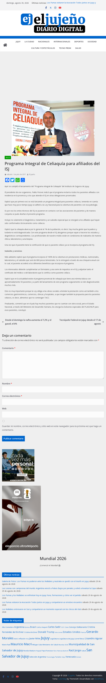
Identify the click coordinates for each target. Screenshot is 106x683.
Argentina (19, 626)
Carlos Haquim (41, 627)
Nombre (7, 383)
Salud (78, 48)
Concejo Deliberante (78, 627)
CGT (62, 627)
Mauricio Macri (21, 644)
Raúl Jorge (75, 650)
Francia (83, 632)
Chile (66, 627)
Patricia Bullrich (62, 651)
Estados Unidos (71, 631)
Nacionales (44, 41)
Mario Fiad (6, 644)
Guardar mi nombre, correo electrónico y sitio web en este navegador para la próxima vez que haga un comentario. (51, 428)
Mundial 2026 (63, 645)
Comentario (8, 348)
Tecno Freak (65, 48)
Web (4, 408)
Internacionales (62, 41)
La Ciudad (29, 41)
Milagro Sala (37, 644)
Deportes (79, 41)
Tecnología (51, 657)
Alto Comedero (8, 627)
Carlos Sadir (54, 626)
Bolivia (27, 627)
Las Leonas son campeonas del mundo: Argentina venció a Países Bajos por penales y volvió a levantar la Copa (49, 588)
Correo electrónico (12, 396)
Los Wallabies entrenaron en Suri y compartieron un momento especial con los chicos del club (41, 609)
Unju (63, 657)
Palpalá (38, 651)
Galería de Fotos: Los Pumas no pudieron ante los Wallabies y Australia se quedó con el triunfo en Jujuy (45, 581)
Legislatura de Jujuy (66, 638)
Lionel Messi (79, 638)
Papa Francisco (47, 651)
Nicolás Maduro (29, 651)
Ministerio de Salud (50, 644)
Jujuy (18, 41)
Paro (55, 651)
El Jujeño (32, 174)
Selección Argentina (37, 656)
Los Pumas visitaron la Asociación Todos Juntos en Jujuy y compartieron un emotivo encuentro (71, 4)
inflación (22, 638)
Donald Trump (46, 631)
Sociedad (92, 41)
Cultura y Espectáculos (43, 48)
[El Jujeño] (5, 45)
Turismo (58, 657)
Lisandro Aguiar (94, 638)
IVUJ (27, 639)
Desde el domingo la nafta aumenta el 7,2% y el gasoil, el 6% (28, 322)
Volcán (78, 657)
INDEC (16, 639)
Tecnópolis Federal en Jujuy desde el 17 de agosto (80, 322)
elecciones (58, 632)
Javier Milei (34, 638)
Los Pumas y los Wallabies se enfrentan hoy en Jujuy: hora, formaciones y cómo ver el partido (41, 595)
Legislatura (54, 638)
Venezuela (71, 656)
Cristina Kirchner (30, 632)
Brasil (33, 626)
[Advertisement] (53, 79)
